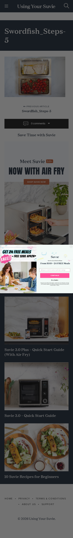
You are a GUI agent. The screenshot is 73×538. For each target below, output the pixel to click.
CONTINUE (54, 276)
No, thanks (54, 280)
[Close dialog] (71, 246)
